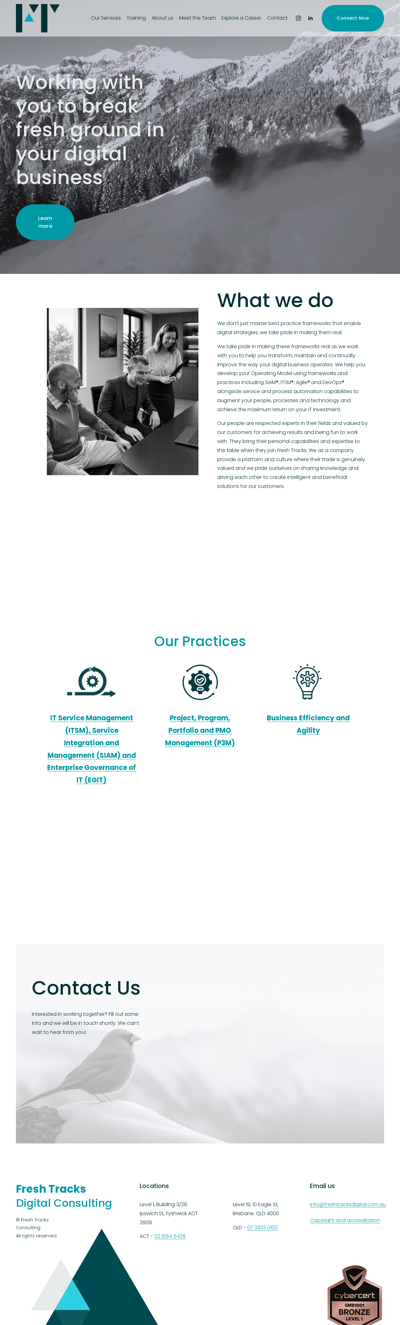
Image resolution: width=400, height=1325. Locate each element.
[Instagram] (298, 18)
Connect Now (353, 18)
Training (136, 18)
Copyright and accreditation (345, 1220)
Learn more (45, 222)
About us (162, 18)
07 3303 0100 (262, 1227)
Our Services (106, 18)
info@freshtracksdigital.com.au (348, 1204)
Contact (277, 18)
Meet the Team (197, 18)
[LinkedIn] (310, 18)
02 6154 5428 (170, 1236)
